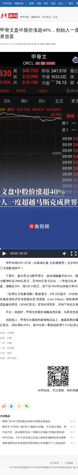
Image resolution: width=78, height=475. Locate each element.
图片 (71, 3)
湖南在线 (19, 3)
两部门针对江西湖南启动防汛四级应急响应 (26, 421)
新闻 (31, 3)
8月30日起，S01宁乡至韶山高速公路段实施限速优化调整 (34, 437)
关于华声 (54, 463)
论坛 (60, 3)
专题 (39, 3)
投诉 (53, 3)
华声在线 (7, 3)
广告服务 (69, 463)
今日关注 (46, 17)
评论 (46, 3)
